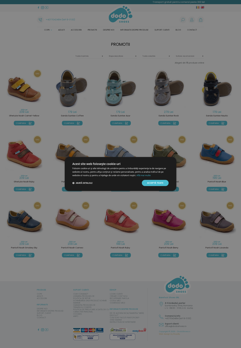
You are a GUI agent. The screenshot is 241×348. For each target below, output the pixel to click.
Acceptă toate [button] (155, 183)
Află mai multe (144, 175)
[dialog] (120, 174)
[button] (82, 182)
